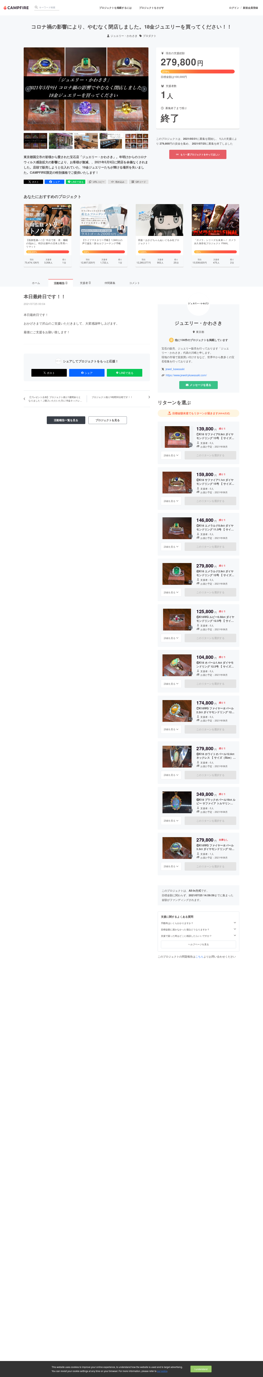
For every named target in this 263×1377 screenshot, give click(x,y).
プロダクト (149, 36)
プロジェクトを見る (107, 420)
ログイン (234, 7)
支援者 (85, 283)
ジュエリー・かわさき (124, 36)
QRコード (141, 181)
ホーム (36, 283)
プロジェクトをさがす (151, 7)
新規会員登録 (250, 7)
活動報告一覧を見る (66, 420)
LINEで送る (77, 181)
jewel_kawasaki (175, 369)
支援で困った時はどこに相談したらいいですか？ (186, 935)
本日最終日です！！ (45, 296)
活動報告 (60, 283)
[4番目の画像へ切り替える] (111, 141)
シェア (56, 181)
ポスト (35, 181)
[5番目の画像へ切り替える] (136, 141)
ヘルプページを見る (198, 944)
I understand (201, 1369)
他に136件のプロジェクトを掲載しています (201, 340)
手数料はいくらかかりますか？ (177, 922)
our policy (162, 1371)
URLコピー (99, 181)
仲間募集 (110, 283)
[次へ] (144, 89)
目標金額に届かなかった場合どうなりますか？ (185, 929)
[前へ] (28, 89)
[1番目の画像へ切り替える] (35, 141)
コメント (134, 283)
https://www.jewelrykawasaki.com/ (186, 375)
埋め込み (119, 181)
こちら (199, 956)
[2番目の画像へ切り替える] (60, 141)
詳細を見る (169, 455)
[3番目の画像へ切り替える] (86, 141)
